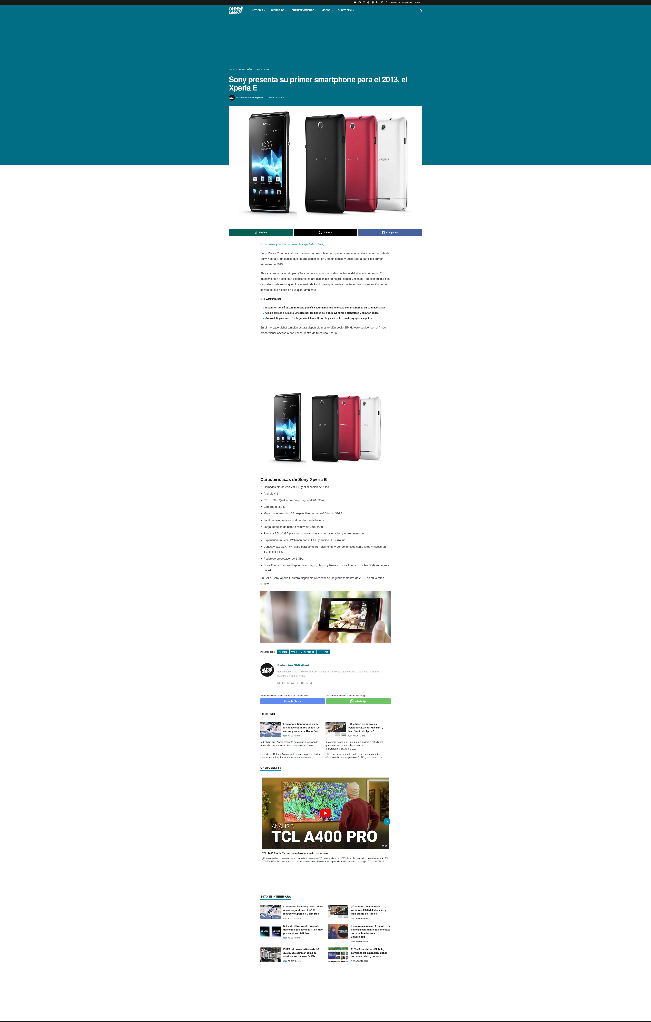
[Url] (278, 683)
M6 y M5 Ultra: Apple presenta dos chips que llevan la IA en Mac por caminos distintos (289, 743)
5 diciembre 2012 (277, 97)
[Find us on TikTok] (368, 2)
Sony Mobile (307, 651)
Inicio (232, 69)
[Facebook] (283, 683)
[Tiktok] (311, 683)
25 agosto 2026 (293, 735)
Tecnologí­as (245, 69)
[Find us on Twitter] (382, 2)
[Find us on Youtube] (355, 2)
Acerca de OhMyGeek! (401, 2)
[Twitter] (288, 683)
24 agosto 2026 (348, 748)
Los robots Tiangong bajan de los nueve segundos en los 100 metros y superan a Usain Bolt (301, 727)
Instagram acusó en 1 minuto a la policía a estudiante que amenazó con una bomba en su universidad (325, 307)
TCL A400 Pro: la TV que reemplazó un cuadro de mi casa (295, 853)
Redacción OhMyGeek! (252, 97)
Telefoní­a (323, 651)
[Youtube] (302, 683)
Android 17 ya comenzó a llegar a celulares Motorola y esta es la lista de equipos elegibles (318, 318)
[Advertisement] (325, 42)
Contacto (418, 2)
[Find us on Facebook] (386, 2)
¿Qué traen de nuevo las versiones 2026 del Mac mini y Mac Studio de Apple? (365, 727)
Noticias (257, 10)
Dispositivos (262, 69)
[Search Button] (421, 10)
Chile (294, 651)
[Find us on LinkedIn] (377, 2)
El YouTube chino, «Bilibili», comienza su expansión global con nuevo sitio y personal (369, 952)
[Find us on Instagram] (360, 2)
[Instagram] (297, 683)
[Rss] (307, 683)
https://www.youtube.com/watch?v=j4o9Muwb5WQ (292, 244)
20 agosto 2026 (303, 757)
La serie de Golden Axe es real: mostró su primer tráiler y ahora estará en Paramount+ (290, 755)
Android (283, 651)
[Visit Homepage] (236, 10)
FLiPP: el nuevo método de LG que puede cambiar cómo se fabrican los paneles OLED (353, 755)
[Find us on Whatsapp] (364, 2)
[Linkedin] (292, 683)
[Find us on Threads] (373, 2)
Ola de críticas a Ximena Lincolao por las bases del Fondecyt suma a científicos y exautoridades (322, 312)
